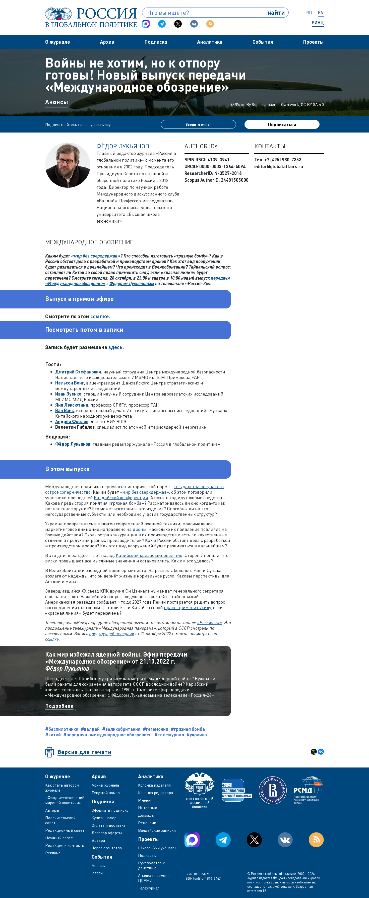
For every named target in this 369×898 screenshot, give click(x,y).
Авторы (52, 810)
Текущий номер (106, 792)
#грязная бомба (188, 729)
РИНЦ (318, 22)
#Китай (53, 734)
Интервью (147, 807)
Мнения (145, 800)
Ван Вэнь (64, 410)
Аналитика (209, 42)
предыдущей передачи (111, 633)
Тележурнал (148, 887)
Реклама (52, 852)
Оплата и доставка (109, 825)
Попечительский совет (60, 820)
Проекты (313, 42)
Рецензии (147, 822)
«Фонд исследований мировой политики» (64, 800)
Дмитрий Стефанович (78, 371)
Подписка (155, 42)
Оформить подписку (110, 810)
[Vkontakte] (194, 24)
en (321, 12)
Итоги (97, 872)
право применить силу (187, 607)
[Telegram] (162, 24)
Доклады (146, 815)
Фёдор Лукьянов (123, 146)
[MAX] (146, 24)
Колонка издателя (154, 785)
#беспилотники (61, 729)
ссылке (99, 316)
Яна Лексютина (71, 405)
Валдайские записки (157, 830)
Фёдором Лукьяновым (131, 283)
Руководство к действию (151, 865)
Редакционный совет (64, 830)
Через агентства (107, 847)
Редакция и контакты (65, 845)
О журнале (57, 42)
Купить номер (104, 817)
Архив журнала (105, 785)
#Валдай (90, 729)
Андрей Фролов (71, 421)
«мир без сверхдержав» (95, 256)
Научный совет (59, 837)
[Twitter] (178, 24)
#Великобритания (121, 729)
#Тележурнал (169, 734)
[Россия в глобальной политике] (91, 17)
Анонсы (56, 101)
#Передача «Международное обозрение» (107, 734)
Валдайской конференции (121, 497)
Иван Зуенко (68, 394)
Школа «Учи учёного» (157, 847)
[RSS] (210, 24)
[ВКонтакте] (321, 752)
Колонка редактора (155, 792)
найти (276, 12)
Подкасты (147, 855)
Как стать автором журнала (62, 788)
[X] (314, 752)
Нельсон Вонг (69, 383)
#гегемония (155, 729)
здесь (115, 347)
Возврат (99, 840)
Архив (107, 42)
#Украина (197, 734)
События (263, 42)
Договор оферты (107, 832)
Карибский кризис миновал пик (149, 555)
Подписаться (282, 124)
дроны (139, 529)
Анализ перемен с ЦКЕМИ (154, 878)
